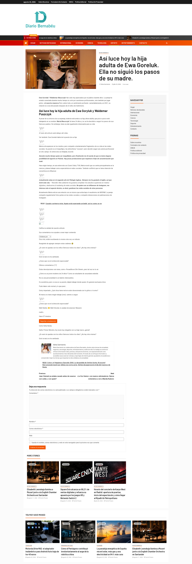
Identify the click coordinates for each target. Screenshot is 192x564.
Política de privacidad (95, 2)
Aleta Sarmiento (105, 84)
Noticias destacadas (48, 43)
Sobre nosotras (43, 2)
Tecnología (101, 43)
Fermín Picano (44, 498)
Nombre (32, 422)
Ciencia (90, 43)
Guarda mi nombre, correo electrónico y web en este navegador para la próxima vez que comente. (65, 443)
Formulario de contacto (59, 2)
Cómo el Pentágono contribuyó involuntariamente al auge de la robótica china (74, 551)
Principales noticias (67, 545)
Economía (79, 43)
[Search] (167, 43)
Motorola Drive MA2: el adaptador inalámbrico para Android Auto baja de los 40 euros (42, 551)
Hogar (32, 43)
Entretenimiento (128, 43)
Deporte (114, 43)
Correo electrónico (36, 429)
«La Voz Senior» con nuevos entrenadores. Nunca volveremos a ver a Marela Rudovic (95, 376)
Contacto (143, 43)
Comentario (33, 393)
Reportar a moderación (48, 321)
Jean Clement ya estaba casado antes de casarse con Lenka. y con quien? (57, 376)
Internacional (65, 43)
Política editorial (80, 2)
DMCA (71, 2)
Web (30, 436)
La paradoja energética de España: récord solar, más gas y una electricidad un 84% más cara (73, 38)
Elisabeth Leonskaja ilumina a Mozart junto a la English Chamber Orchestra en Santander (139, 38)
